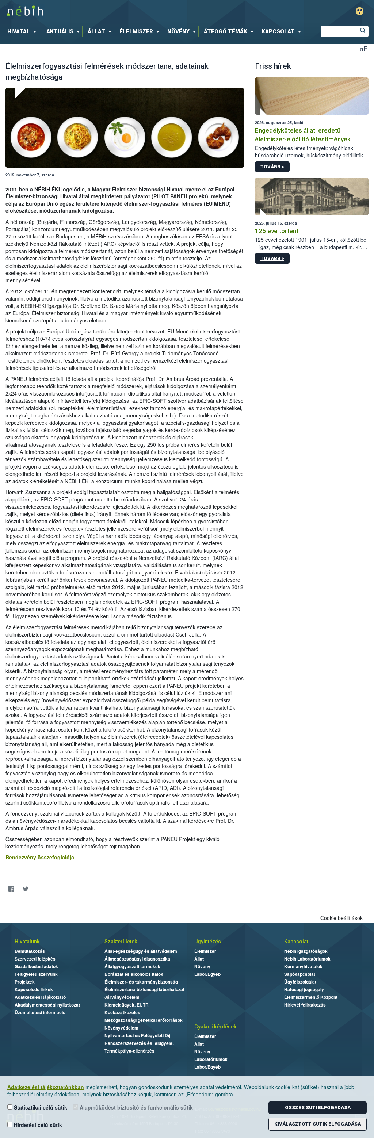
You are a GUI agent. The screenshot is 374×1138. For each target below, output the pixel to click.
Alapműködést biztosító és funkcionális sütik (135, 1107)
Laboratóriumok (211, 1059)
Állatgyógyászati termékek (132, 966)
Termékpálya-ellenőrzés (129, 1050)
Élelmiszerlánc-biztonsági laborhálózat (144, 989)
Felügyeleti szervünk (36, 974)
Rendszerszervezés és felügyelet (139, 1043)
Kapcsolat (296, 941)
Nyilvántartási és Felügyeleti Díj (137, 1035)
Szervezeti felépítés (35, 958)
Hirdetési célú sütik (37, 1125)
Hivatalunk (27, 941)
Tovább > (272, 166)
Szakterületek (120, 941)
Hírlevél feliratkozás (305, 1004)
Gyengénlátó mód (359, 11)
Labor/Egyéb (207, 974)
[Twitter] (25, 889)
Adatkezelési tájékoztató (40, 997)
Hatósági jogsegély (304, 989)
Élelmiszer (205, 951)
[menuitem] (23, 31)
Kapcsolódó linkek (34, 989)
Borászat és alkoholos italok (133, 974)
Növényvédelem (121, 1027)
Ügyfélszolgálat (300, 981)
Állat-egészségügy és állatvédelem (140, 951)
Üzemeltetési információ (40, 1012)
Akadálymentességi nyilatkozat (47, 1004)
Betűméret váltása (364, 48)
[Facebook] (11, 889)
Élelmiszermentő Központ (310, 997)
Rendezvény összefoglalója (39, 857)
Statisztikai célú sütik (39, 1107)
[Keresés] (363, 31)
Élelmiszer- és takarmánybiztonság (141, 981)
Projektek (25, 981)
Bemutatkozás (30, 951)
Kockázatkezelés (122, 1012)
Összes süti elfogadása (318, 1107)
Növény (202, 966)
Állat (199, 958)
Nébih (111, 11)
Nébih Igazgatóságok (306, 951)
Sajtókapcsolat (299, 974)
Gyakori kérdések (215, 1027)
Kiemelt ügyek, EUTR (126, 1004)
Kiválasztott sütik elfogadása (317, 1124)
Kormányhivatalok (303, 966)
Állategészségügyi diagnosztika (137, 958)
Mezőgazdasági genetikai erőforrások (143, 1020)
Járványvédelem (122, 997)
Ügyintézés (207, 941)
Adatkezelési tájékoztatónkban (45, 1087)
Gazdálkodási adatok (36, 966)
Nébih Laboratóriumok (307, 958)
